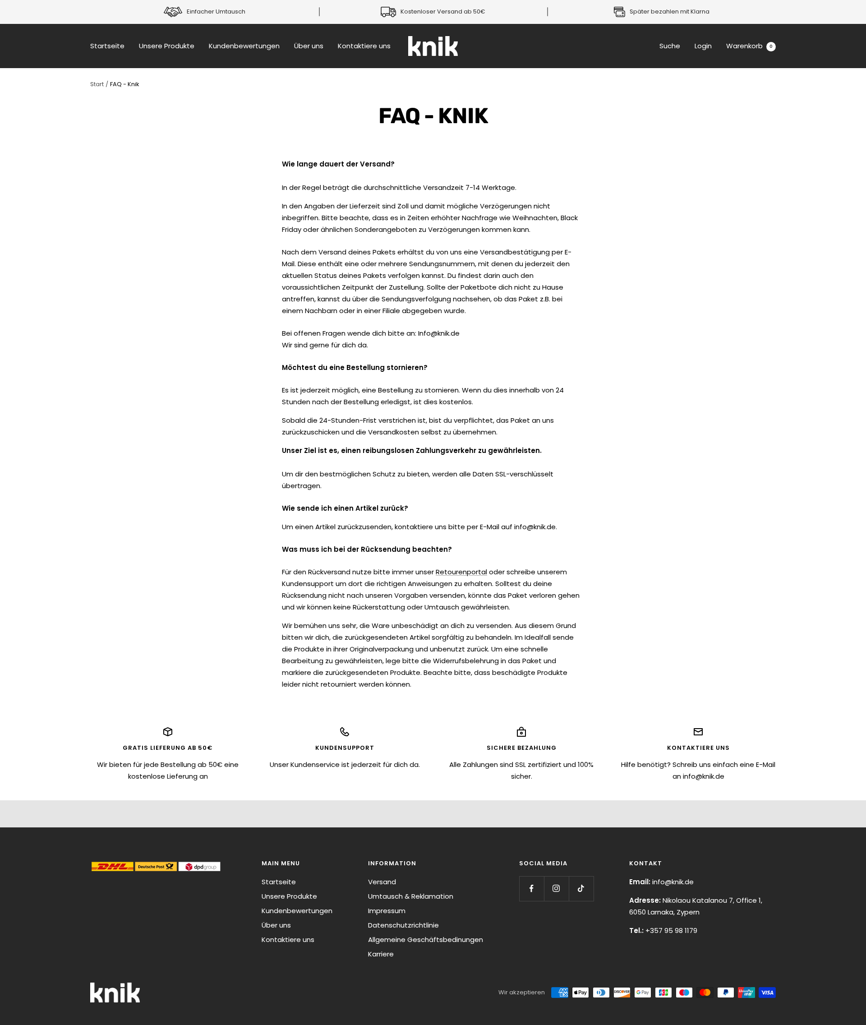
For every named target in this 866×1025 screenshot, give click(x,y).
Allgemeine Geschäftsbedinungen (425, 939)
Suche (669, 46)
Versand (382, 881)
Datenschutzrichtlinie (403, 925)
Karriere (381, 954)
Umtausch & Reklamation (410, 896)
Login (703, 46)
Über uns (308, 46)
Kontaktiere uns (364, 46)
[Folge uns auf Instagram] (556, 888)
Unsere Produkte (166, 46)
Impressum (386, 910)
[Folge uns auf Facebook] (531, 888)
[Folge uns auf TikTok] (581, 888)
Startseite (107, 46)
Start (97, 84)
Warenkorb (749, 46)
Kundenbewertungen (244, 46)
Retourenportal (461, 572)
